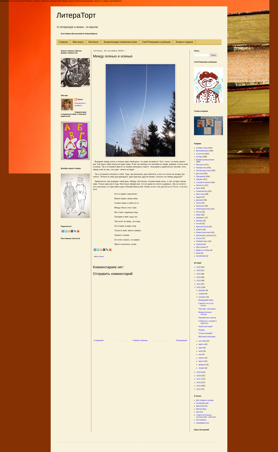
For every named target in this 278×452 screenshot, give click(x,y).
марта (201, 361)
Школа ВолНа (201, 406)
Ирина (80, 99)
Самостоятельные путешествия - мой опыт (206, 416)
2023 (199, 277)
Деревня (199, 200)
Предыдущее (181, 340)
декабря (202, 290)
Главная (63, 42)
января (202, 368)
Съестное (200, 154)
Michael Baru (201, 409)
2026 (199, 267)
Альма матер (201, 191)
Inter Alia (199, 412)
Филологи (200, 206)
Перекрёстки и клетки (207, 318)
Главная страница (140, 340)
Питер (198, 212)
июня (201, 351)
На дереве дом (202, 403)
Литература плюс (203, 171)
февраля (202, 365)
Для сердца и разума (205, 400)
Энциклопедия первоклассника (120, 42)
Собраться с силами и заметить (207, 322)
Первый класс (202, 241)
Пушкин (199, 179)
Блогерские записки (204, 235)
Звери (198, 197)
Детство (199, 174)
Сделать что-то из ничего (205, 304)
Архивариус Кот (202, 423)
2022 (199, 281)
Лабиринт (200, 218)
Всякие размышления (205, 160)
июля (201, 348)
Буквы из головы (203, 250)
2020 (199, 287)
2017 (199, 379)
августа (202, 344)
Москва (199, 221)
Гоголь (199, 238)
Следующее (99, 340)
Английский (201, 256)
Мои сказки (200, 247)
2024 (199, 274)
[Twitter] (98, 250)
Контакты (93, 42)
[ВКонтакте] (95, 250)
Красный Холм (202, 227)
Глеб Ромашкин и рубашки (156, 42)
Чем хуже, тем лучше (207, 309)
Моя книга (78, 42)
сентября (203, 341)
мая (200, 354)
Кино (198, 188)
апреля (202, 358)
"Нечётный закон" (205, 327)
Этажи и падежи (184, 42)
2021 (199, 284)
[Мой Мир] (104, 250)
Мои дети (200, 165)
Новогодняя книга (203, 209)
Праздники (200, 176)
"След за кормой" (205, 333)
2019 (199, 372)
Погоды (199, 157)
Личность (200, 185)
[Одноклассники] (101, 250)
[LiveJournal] (107, 250)
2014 (199, 389)
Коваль (199, 230)
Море (198, 215)
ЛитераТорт (76, 15)
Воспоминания (202, 151)
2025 (199, 270)
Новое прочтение (203, 232)
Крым (198, 253)
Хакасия (199, 244)
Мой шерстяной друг (206, 337)
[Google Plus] (110, 250)
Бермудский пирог (205, 300)
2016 (199, 382)
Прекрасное (201, 168)
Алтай (198, 224)
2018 (199, 376)
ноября (202, 294)
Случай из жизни (203, 182)
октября (202, 297)
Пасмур (201, 330)
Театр (198, 203)
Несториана (201, 420)
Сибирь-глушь (202, 148)
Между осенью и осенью (205, 313)
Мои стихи (200, 194)
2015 (199, 386)
